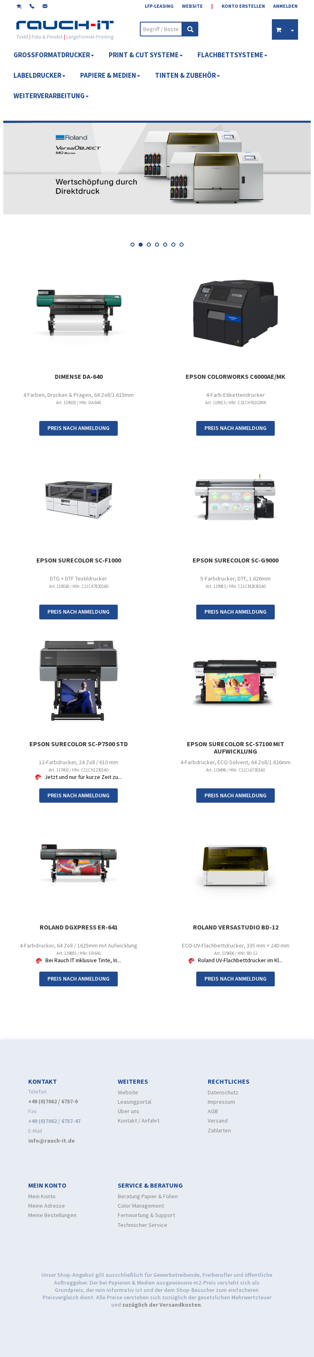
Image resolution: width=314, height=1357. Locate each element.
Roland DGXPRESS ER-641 (79, 927)
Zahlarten (219, 1130)
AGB (213, 1111)
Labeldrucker (37, 75)
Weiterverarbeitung (49, 95)
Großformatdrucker (51, 54)
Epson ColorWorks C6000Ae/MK (235, 376)
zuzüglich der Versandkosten (161, 1304)
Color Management (141, 1205)
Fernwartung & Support (146, 1215)
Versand (218, 1120)
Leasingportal (134, 1101)
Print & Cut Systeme (144, 54)
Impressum (221, 1101)
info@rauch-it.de (51, 1140)
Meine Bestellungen (52, 1215)
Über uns (128, 1111)
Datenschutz (223, 1092)
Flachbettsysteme (230, 54)
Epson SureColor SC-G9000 (235, 560)
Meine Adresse (46, 1205)
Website (128, 1092)
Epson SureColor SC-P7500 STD (78, 744)
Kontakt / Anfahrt (138, 1120)
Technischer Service (142, 1225)
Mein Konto (42, 1196)
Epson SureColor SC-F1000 (78, 560)
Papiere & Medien (108, 75)
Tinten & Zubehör (185, 75)
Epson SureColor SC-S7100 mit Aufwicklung (235, 747)
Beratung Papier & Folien (148, 1196)
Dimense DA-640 (79, 376)
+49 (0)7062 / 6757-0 (53, 1101)
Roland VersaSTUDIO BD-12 (235, 927)
